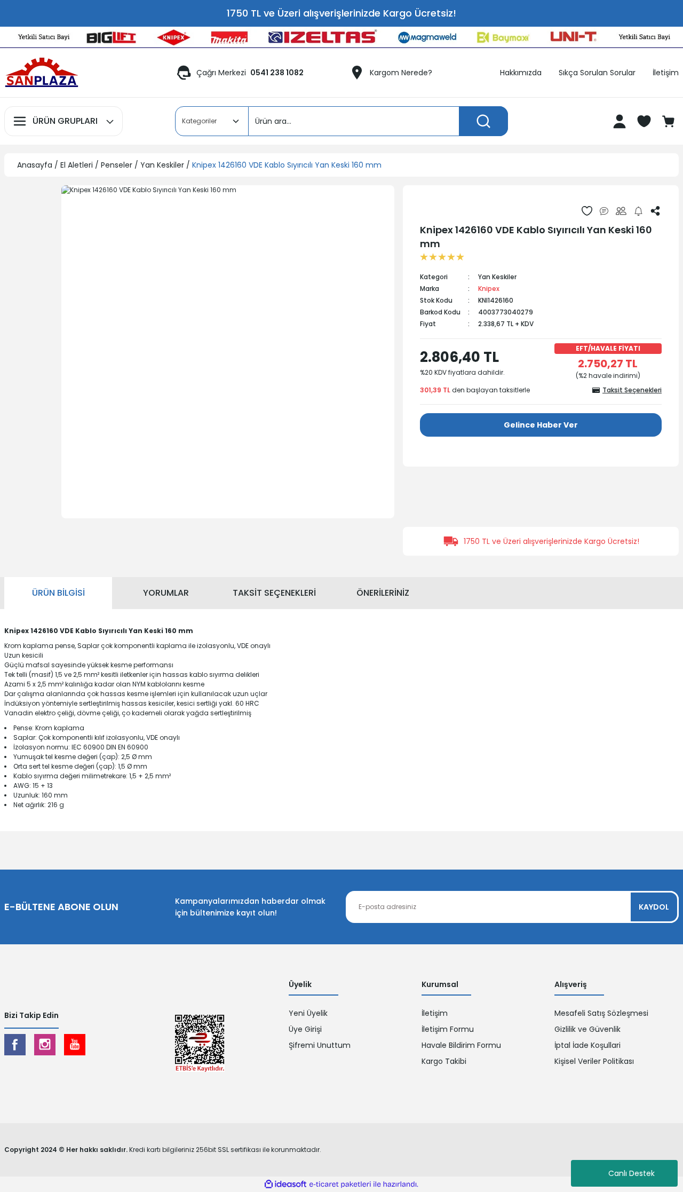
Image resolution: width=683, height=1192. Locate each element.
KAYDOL (654, 907)
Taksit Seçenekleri (274, 593)
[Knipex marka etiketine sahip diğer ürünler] (445, 210)
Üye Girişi (305, 1029)
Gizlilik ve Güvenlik (587, 1029)
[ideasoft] (285, 1185)
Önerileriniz (382, 593)
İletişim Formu (448, 1029)
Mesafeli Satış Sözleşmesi (601, 1013)
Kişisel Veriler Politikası (594, 1061)
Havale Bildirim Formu (461, 1045)
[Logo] (41, 73)
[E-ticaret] (340, 1184)
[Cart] (670, 121)
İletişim (435, 1013)
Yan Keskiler (497, 276)
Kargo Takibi (444, 1061)
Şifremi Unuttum (320, 1045)
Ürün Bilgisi (58, 593)
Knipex (488, 288)
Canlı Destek (631, 1173)
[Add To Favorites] (587, 210)
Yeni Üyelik (308, 1013)
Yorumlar (166, 593)
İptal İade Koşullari (587, 1045)
